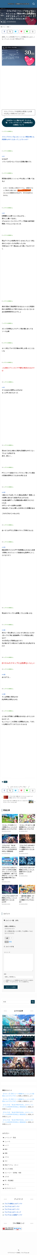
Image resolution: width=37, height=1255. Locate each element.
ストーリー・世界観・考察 (13, 1173)
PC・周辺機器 (9, 1180)
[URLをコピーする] (32, 31)
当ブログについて (10, 1188)
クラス (7, 1157)
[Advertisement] (18, 88)
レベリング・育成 (10, 1137)
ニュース (7, 1141)
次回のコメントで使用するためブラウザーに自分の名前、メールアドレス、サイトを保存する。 (19, 981)
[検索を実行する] (33, 1002)
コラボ (7, 1176)
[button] (4, 31)
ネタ (6, 1161)
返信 (6, 942)
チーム (7, 1184)
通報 (10, 942)
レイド (7, 1145)
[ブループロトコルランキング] (7, 1229)
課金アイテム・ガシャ (11, 1165)
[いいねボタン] (7, 938)
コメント (7, 952)
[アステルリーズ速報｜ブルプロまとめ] (18, 4)
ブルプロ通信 (9, 1169)
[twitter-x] (18, 1250)
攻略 (6, 1153)
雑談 (4, 21)
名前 (5, 974)
